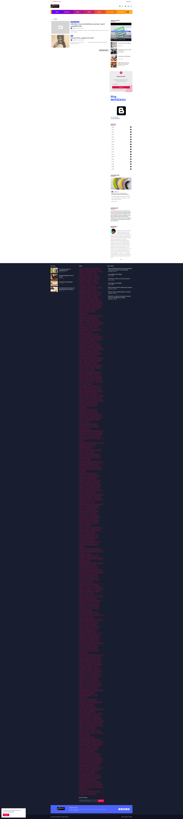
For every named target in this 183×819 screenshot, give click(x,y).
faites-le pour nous (84, 674)
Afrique (90, 278)
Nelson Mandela (83, 516)
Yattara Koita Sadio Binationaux (91, 622)
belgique (97, 636)
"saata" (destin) (83, 332)
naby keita (93, 728)
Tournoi (86, 608)
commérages (82, 650)
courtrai (93, 323)
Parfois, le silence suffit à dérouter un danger (119, 292)
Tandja (91, 593)
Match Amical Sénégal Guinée (96, 494)
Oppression (88, 520)
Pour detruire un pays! (89, 532)
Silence (88, 577)
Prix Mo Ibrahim (83, 537)
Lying (87, 485)
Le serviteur (82, 478)
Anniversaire (91, 344)
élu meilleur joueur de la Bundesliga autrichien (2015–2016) (90, 792)
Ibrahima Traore (83, 445)
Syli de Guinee (83, 591)
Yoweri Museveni (83, 318)
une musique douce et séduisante (87, 782)
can (97, 641)
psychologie (91, 751)
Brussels (92, 367)
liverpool (100, 714)
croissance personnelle (90, 657)
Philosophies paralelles (95, 530)
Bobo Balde (94, 292)
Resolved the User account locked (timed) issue (90, 549)
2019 (121, 144)
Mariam (99, 490)
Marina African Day (84, 492)
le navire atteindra (83, 706)
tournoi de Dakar (83, 772)
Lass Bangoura (91, 301)
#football (96, 275)
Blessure (95, 363)
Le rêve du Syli (96, 476)
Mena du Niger (97, 497)
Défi (102, 400)
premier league (94, 749)
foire (86, 678)
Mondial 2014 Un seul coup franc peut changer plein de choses (91, 504)
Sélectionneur (91, 591)
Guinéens (82, 436)
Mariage (94, 490)
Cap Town (87, 377)
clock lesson (88, 645)
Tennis (95, 596)
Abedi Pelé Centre (83, 339)
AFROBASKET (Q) (83, 287)
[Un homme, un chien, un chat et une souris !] (114, 51)
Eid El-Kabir (82, 405)
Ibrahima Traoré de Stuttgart (86, 447)
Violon (81, 617)
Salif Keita (82, 560)
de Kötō (94, 659)
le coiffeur (82, 704)
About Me (128, 1)
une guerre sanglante (91, 780)
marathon (89, 721)
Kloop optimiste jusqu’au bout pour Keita (88, 462)
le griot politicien (89, 704)
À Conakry (90, 787)
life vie (94, 714)
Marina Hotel (92, 492)
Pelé (96, 523)
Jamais (92, 452)
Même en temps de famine (90, 509)
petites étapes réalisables (96, 744)
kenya (95, 688)
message (81, 725)
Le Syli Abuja (82, 471)
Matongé (81, 497)
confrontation (90, 650)
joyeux (86, 688)
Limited (81, 483)
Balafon (96, 351)
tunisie (98, 775)
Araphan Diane (91, 346)
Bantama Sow (94, 355)
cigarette (82, 323)
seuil (81, 763)
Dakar (81, 388)
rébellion (88, 758)
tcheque (81, 770)
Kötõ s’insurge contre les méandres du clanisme (123, 63)
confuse (96, 650)
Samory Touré (82, 568)
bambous (81, 636)
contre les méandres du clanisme (87, 655)
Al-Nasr (81, 341)
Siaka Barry (82, 577)
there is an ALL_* (95, 770)
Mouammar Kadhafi (97, 306)
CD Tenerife (82, 374)
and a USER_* (83, 633)
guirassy (95, 325)
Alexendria (99, 287)
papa (84, 742)
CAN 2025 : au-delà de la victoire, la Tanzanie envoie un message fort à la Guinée (119, 297)
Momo (93, 502)
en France (96, 666)
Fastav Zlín (98, 414)
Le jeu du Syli (82, 476)
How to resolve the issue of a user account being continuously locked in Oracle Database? (90, 438)
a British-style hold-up (84, 626)
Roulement (82, 553)
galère (97, 681)
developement (100, 323)
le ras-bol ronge (83, 709)
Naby (91, 511)
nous (81, 732)
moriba (96, 725)
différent (93, 662)
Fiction (89, 12)
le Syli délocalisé (83, 697)
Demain (81, 393)
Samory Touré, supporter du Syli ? (82, 38)
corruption (96, 282)
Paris (97, 308)
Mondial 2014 (88, 306)
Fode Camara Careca (89, 419)
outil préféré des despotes (85, 739)
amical (95, 629)
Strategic (88, 586)
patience (95, 742)
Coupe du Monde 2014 (84, 386)
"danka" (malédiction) (84, 330)
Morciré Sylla (88, 506)
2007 (121, 169)
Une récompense (83, 615)
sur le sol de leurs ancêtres (96, 768)
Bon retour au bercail (97, 365)
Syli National (87, 268)
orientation (82, 735)
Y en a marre (99, 619)
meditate (81, 723)
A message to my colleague (124, 56)
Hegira (93, 436)
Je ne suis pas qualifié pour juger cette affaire (89, 454)
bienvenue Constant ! (90, 638)
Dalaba (85, 388)
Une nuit (96, 612)
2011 (121, 159)
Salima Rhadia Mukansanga (85, 565)
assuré (99, 633)
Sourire (97, 579)
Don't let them (90, 400)
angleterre (82, 320)
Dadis (99, 386)
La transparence (96, 466)
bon (98, 638)
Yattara (81, 622)
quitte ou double (83, 756)
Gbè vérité (87, 421)
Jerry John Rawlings (96, 457)
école (87, 789)
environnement (96, 669)
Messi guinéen (83, 499)
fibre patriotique (93, 676)
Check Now (10, 811)
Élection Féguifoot (98, 787)
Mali (100, 304)
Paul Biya (87, 311)
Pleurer (81, 532)
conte (86, 652)
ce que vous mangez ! (84, 643)
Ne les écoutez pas (84, 513)
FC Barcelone (82, 414)
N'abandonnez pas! (84, 511)
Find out (81, 419)
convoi (97, 655)
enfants (89, 669)
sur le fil (87, 768)
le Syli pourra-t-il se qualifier (86, 702)
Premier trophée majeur (85, 535)
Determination (93, 396)
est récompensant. (89, 671)
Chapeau (81, 379)
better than (82, 638)
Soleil (93, 579)
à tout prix (82, 789)
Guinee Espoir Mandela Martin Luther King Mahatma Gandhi (91, 431)
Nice (89, 516)
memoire (100, 723)
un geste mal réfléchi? (96, 777)
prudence (82, 751)
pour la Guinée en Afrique (92, 747)
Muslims (81, 509)
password (89, 742)
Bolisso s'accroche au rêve (85, 365)
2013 (121, 154)
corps (101, 655)
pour (84, 747)
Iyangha (81, 452)
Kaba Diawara (82, 282)
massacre (95, 721)
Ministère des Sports (97, 499)
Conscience (88, 280)
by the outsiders (83, 641)
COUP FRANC (89, 273)
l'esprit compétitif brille (85, 690)
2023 (121, 134)
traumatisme (91, 772)
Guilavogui (82, 429)
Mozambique (96, 506)
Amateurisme (88, 341)
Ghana (92, 299)
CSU (95, 374)
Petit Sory (89, 525)
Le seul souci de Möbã (91, 478)
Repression (82, 546)
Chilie (97, 381)
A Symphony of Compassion (66, 282)
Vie (101, 615)
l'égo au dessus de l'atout (97, 690)
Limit (94, 480)
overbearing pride (96, 739)
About (126, 816)
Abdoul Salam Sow (97, 337)
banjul (86, 636)
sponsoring (92, 765)
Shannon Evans (99, 572)
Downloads (121, 12)
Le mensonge (82, 304)
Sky (92, 577)
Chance (92, 377)
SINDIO (58, 816)
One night (82, 520)
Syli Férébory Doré (89, 589)
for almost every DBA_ (93, 678)
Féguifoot (95, 280)
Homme (98, 436)
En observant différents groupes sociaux (88, 410)
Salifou (87, 560)
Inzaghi (97, 299)
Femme (86, 417)
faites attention (97, 671)
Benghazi (88, 292)
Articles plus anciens (103, 50)
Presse (93, 535)
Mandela (81, 306)
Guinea (87, 429)
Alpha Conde (96, 278)
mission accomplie (89, 725)
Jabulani (87, 452)
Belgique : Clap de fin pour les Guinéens (92, 360)
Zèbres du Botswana (93, 318)
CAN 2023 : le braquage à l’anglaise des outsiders (90, 372)
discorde (98, 662)
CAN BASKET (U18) (96, 294)
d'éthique (99, 657)
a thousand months (95, 626)
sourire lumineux (96, 763)
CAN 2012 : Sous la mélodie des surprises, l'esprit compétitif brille (88, 25)
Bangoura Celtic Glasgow (95, 353)
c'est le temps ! (91, 641)
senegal (100, 761)
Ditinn (90, 398)
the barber (87, 770)
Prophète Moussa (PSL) (93, 537)
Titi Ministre (82, 605)
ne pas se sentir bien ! (84, 730)
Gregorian (96, 426)
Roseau (100, 551)
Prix (97, 535)
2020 (121, 142)
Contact (130, 816)
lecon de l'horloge (83, 711)
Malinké (81, 490)
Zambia (81, 624)
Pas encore (87, 523)
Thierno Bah (93, 598)
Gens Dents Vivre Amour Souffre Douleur (88, 424)
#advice (90, 332)
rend (89, 756)
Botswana (82, 367)
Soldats (88, 579)
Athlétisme (98, 346)
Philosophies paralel (84, 530)
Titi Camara (99, 271)
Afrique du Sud (92, 287)
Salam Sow (100, 558)
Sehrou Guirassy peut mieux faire (87, 572)
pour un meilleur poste (84, 749)
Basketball (82, 292)
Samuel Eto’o (90, 568)
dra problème (82, 666)
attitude (87, 320)
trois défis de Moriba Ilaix (85, 775)
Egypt (85, 297)
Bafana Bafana (83, 290)
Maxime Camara (88, 497)
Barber (95, 290)
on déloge (92, 732)
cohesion (87, 323)
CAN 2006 (88, 294)
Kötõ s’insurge (83, 301)
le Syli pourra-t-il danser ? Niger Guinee (88, 699)
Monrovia (82, 506)
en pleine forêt (83, 669)
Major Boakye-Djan (90, 487)
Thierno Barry (82, 600)
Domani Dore (82, 400)
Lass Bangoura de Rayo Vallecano (87, 469)
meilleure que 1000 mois (90, 723)
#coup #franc (83, 285)
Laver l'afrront (99, 469)
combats (81, 648)
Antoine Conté (83, 346)
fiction (85, 325)
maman (99, 718)
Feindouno (88, 271)
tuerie (93, 775)
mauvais (101, 721)
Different (85, 398)
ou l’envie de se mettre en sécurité (87, 737)
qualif (95, 327)
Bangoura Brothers (84, 353)
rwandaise (82, 758)
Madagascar (93, 485)
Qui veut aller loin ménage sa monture (88, 542)
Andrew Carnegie (83, 344)
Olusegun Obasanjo (90, 308)
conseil (81, 652)
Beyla (81, 363)
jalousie (81, 688)
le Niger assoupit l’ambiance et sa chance (88, 695)
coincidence (95, 645)
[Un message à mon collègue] (114, 45)
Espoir (90, 412)
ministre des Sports (84, 327)
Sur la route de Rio (96, 586)
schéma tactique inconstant (86, 761)
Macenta (89, 304)
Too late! (81, 608)
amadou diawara (88, 629)
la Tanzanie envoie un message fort (87, 692)
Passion (81, 311)
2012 (121, 156)
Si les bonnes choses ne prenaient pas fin (120, 194)
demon (81, 662)
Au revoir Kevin (83, 351)
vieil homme (82, 784)
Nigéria (81, 518)
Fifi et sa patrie (99, 417)
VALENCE (100, 315)
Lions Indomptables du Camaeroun (92, 483)
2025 (121, 129)
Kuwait (94, 271)
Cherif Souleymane (84, 381)
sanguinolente (99, 758)
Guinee (81, 268)
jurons (91, 688)
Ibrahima (81, 440)
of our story (86, 732)
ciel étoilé (82, 645)
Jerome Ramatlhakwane (85, 457)
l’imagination (96, 716)
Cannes (81, 377)
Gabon (87, 299)
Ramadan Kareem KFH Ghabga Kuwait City (89, 544)
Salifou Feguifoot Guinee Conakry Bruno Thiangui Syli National (91, 563)
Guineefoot (89, 433)
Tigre (90, 603)
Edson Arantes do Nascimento (91, 403)
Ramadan (93, 311)
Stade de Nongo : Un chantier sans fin (88, 315)
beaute (91, 636)
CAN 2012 (82, 271)
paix (80, 742)
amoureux (82, 631)
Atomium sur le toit (84, 348)
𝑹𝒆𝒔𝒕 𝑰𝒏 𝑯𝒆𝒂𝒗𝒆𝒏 (83, 794)
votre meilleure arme (91, 784)
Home (57, 12)
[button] (127, 12)
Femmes (92, 417)
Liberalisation (83, 480)
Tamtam (86, 593)
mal (89, 718)
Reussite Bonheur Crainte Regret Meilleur (88, 551)
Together (89, 605)
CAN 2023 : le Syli (90, 370)
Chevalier (92, 381)
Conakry (97, 268)
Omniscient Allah (95, 518)
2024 (121, 132)
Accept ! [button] (6, 815)
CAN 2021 (82, 370)
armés (94, 633)
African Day (99, 339)
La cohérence (88, 466)
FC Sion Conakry (90, 414)
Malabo (98, 487)
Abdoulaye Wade (83, 278)
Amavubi (94, 341)
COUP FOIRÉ (89, 374)
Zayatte (86, 624)
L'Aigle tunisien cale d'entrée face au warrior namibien (89, 464)
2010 (121, 161)
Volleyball (86, 617)
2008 (121, 166)
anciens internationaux (91, 631)
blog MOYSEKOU (118, 98)
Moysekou (119, 229)
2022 (121, 137)
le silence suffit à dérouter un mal (95, 709)
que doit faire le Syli (84, 754)
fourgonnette (82, 681)
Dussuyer (97, 400)
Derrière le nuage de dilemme (91, 393)
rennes (93, 756)
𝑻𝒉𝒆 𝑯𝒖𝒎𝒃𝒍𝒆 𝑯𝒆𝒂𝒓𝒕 (92, 794)
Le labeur (89, 476)
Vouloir (91, 617)
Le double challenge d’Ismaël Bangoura (88, 473)
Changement (98, 377)
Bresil (87, 367)
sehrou (95, 761)
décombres (89, 666)
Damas (90, 388)
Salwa (94, 565)
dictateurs (86, 662)
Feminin (81, 417)
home (85, 683)
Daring (81, 391)
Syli (93, 268)
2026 (121, 127)
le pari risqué (92, 706)
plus (80, 747)
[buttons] (120, 6)
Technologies (110, 12)
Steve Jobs (82, 586)
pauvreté (101, 742)
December (100, 391)
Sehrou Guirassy (98, 570)
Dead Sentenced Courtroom (90, 391)
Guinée (95, 273)
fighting (81, 678)
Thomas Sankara (83, 603)
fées (93, 681)
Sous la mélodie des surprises (86, 582)
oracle (91, 327)
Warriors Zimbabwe (84, 619)
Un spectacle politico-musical (86, 612)
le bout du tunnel (97, 702)
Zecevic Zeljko (93, 624)
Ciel (101, 381)
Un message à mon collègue (124, 43)
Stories (77, 12)
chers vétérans (99, 643)
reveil (98, 756)
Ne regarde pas (92, 513)
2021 (121, 139)
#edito (88, 285)
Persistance (82, 525)
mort (101, 725)
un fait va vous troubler (84, 777)
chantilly (92, 643)
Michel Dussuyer (83, 275)
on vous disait (99, 732)
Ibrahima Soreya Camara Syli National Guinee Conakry (91, 443)
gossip (81, 683)
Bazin (81, 360)
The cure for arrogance (84, 598)
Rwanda (90, 275)
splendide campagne (84, 765)
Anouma (98, 344)
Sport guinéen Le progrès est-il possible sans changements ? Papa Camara (89, 584)
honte (90, 683)
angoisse (89, 633)
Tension (100, 596)
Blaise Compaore (87, 363)
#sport (93, 285)
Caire (98, 374)
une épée (98, 782)
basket (92, 320)
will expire (100, 784)
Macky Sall (95, 304)
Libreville (89, 480)
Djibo (100, 398)
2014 (121, 151)
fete (88, 676)
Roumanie (88, 553)
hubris (94, 683)
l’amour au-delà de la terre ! (85, 716)
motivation (82, 728)
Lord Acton (82, 485)
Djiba (81, 297)
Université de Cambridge (94, 615)
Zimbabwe (89, 282)
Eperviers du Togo (83, 412)
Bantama (87, 355)
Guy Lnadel (88, 436)
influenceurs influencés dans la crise (93, 685)
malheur (94, 718)
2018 (121, 146)
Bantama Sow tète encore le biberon (87, 358)
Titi (97, 603)
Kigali (89, 459)
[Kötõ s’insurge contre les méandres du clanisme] (114, 64)
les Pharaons (92, 711)
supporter (82, 768)
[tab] (57, 12)
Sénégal (97, 591)
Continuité (89, 384)
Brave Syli (82, 280)
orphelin (88, 735)
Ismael (99, 450)
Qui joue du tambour (90, 539)
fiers (100, 676)
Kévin (100, 462)
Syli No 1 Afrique (98, 589)
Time (94, 603)
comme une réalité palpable (91, 648)
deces (99, 659)
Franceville (82, 299)
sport (98, 765)
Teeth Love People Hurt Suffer (86, 596)
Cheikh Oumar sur (89, 379)
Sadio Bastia (82, 558)
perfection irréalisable (84, 744)
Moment (88, 502)
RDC (99, 542)
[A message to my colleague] (114, 58)
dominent (82, 664)
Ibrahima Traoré (91, 445)
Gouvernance (89, 426)
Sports (99, 12)
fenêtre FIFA (82, 676)
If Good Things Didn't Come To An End (66, 276)
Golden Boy (82, 426)
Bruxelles (82, 294)
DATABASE (93, 386)
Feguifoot (95, 297)
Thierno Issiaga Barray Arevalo (93, 600)
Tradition (92, 608)
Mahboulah (82, 487)
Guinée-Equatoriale (97, 433)
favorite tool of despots (94, 674)
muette (87, 728)
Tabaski (81, 593)
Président (82, 539)
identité (81, 685)
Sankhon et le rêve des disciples (86, 570)
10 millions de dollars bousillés (86, 334)
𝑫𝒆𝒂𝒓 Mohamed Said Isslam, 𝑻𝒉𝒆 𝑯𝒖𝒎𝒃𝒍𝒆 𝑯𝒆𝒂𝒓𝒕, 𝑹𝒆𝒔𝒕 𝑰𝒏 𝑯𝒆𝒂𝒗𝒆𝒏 (67, 288)
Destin (87, 396)
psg (86, 751)
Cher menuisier (98, 379)
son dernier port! (87, 763)
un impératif (82, 780)
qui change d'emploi (94, 754)
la (99, 325)
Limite (99, 480)
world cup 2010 (83, 787)
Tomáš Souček (96, 605)
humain (99, 683)
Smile (96, 577)
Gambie (97, 419)
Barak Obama (100, 358)
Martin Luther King (84, 494)
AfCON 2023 (92, 339)
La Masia (81, 466)
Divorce (95, 398)
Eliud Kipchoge (83, 407)
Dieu (81, 398)
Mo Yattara (82, 502)
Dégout (81, 403)
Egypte (89, 297)
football (90, 325)
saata (93, 758)
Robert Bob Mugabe (84, 313)
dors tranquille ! (89, 664)
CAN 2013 (82, 273)
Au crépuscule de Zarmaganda (96, 348)
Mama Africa (87, 490)
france (88, 681)
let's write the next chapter (85, 714)
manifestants (82, 721)
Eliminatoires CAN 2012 (92, 405)
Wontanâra (92, 619)
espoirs (81, 671)
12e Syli (96, 334)
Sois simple (82, 579)
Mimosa (89, 499)
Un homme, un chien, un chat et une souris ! (124, 50)
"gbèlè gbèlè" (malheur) (96, 330)
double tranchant (98, 664)
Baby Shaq (90, 351)
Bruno (100, 292)
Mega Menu (67, 12)
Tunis (97, 608)
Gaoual (81, 421)
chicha (97, 320)
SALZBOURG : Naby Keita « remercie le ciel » (89, 556)
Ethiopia (95, 412)
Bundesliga (98, 367)
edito (81, 325)
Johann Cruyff (83, 459)
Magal (99, 485)
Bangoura (90, 290)
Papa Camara (95, 520)
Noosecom (87, 518)
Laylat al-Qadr (99, 301)
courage (81, 657)
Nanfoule (96, 511)
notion (92, 730)
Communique (82, 384)
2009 (121, 164)
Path (92, 523)
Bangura (81, 355)
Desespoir (82, 396)
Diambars (101, 396)
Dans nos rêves (97, 388)
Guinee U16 (82, 433)
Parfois (81, 523)
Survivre (81, 589)
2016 (121, 149)
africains (81, 629)
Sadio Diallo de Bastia (91, 558)
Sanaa (96, 568)
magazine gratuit (83, 718)
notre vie (97, 730)
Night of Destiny (95, 516)
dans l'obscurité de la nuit (85, 659)
